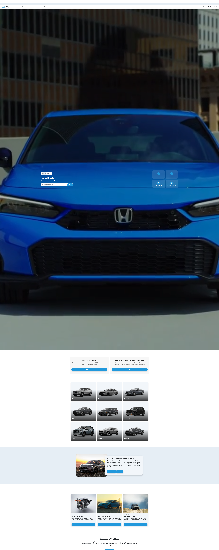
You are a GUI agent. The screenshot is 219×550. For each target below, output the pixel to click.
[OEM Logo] (3, 7)
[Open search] (204, 7)
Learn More (129, 369)
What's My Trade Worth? (8, 1)
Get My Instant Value (89, 369)
